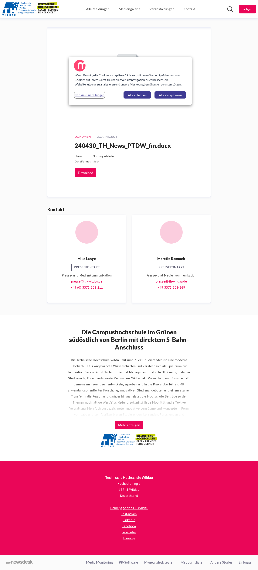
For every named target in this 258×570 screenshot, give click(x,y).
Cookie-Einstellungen (89, 95)
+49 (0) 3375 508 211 (87, 287)
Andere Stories (221, 562)
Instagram (129, 514)
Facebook (129, 526)
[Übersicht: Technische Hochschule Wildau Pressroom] (30, 9)
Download (85, 173)
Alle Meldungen (98, 9)
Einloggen (246, 562)
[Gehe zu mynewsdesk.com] (20, 562)
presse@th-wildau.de (86, 281)
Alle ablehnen (137, 95)
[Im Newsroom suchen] (230, 9)
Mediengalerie (129, 9)
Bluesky (129, 538)
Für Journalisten (192, 562)
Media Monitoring (99, 562)
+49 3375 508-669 (171, 287)
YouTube (129, 532)
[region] (130, 81)
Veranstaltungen (161, 9)
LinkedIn (129, 520)
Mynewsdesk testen (159, 562)
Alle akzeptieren (170, 95)
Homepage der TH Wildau (129, 508)
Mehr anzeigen (129, 425)
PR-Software (128, 562)
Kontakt (189, 9)
